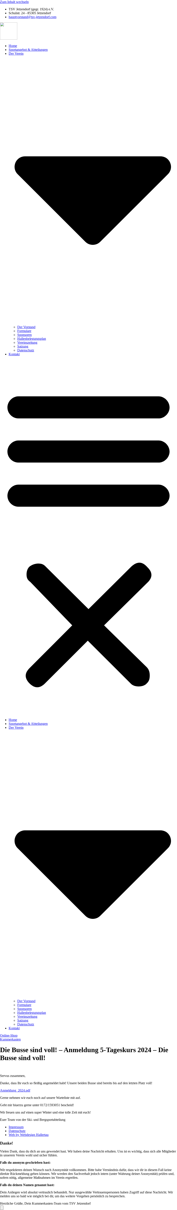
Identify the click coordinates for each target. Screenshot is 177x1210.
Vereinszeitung (27, 342)
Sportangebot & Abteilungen (28, 49)
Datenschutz (25, 350)
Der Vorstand (26, 327)
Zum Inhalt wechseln (14, 2)
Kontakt (14, 354)
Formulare (24, 331)
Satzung (22, 346)
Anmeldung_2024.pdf (15, 1090)
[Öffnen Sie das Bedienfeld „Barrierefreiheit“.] (1, 1207)
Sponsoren (24, 335)
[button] (88, 537)
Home (13, 46)
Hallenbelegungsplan (31, 338)
